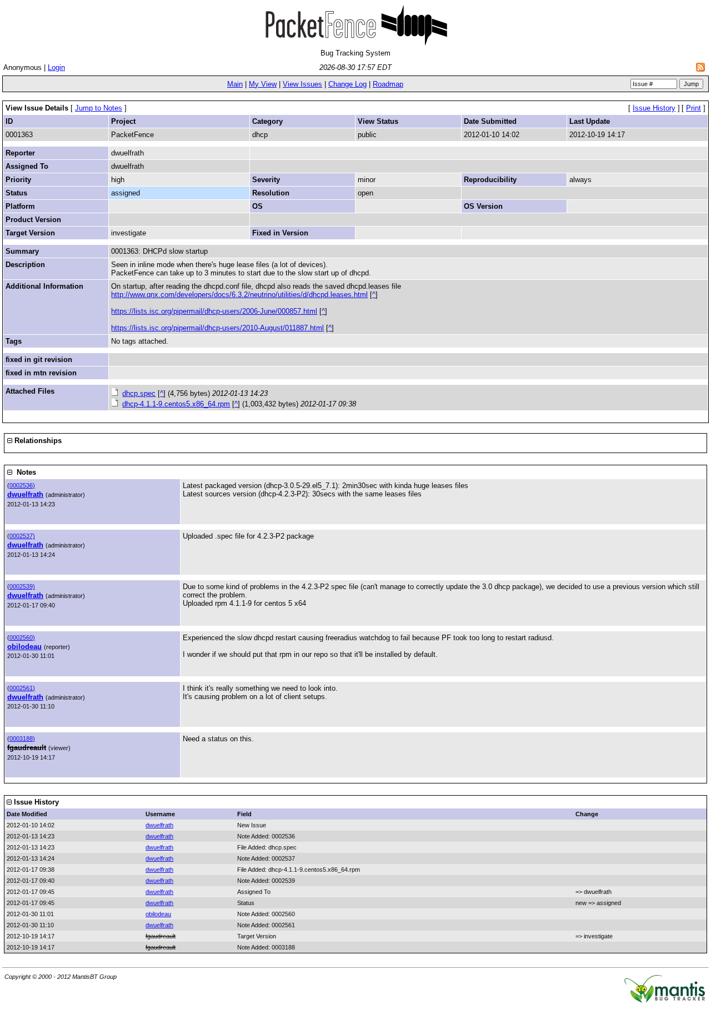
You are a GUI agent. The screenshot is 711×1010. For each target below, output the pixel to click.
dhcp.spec (139, 393)
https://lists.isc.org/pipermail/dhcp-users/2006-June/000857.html (214, 311)
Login (56, 67)
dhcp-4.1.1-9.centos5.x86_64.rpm (176, 404)
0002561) (22, 688)
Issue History (654, 108)
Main (235, 84)
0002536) (22, 485)
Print (693, 108)
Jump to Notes (98, 108)
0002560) (22, 637)
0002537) (22, 535)
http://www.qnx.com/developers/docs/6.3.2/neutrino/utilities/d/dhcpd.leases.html (239, 294)
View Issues (302, 84)
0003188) (22, 738)
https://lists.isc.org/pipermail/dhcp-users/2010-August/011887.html (217, 328)
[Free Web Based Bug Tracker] (664, 1000)
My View (263, 84)
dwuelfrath (25, 494)
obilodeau (24, 646)
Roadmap (388, 84)
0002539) (22, 586)
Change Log (347, 84)
